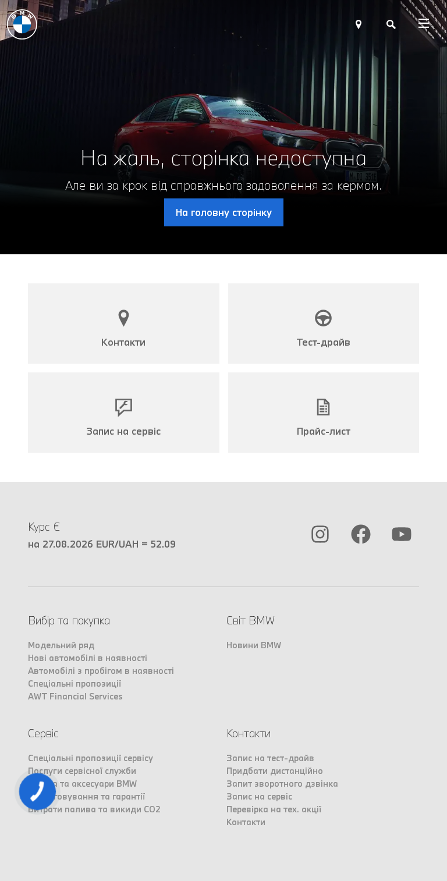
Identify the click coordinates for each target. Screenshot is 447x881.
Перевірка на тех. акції (273, 809)
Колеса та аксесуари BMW (82, 783)
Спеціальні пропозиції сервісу (90, 757)
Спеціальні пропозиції (74, 683)
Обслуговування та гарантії (86, 796)
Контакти (245, 821)
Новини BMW (253, 645)
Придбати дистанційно (274, 770)
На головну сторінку (224, 212)
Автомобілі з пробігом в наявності (101, 670)
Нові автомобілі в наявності (87, 657)
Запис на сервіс (259, 796)
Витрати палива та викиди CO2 (94, 809)
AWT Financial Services (75, 696)
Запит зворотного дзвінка (282, 783)
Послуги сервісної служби (82, 770)
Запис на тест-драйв (270, 757)
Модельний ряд (61, 645)
